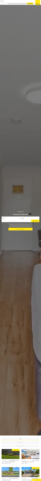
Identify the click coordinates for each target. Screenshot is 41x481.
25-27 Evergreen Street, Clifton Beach (8, 461)
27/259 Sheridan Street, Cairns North (28, 461)
